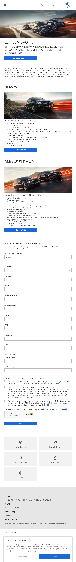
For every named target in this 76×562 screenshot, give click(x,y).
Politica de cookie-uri (38, 524)
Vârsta (6, 315)
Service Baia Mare (55, 447)
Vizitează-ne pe (10, 512)
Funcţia (7, 344)
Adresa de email (10, 305)
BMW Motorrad (10, 508)
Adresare (7, 267)
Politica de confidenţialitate (57, 524)
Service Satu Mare (20, 447)
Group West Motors (67, 5)
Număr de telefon (10, 296)
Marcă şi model (10, 358)
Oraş (6, 325)
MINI (19, 508)
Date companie (10, 524)
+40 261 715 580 (42, 5)
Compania (8, 335)
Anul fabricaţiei (9, 367)
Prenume (7, 276)
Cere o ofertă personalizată (21, 58)
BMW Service (47, 500)
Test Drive (53, 5)
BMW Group (9, 504)
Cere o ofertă (21, 150)
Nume (6, 285)
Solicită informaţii (55, 462)
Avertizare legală (23, 524)
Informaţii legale (10, 520)
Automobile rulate (21, 462)
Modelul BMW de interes (13, 254)
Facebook (8, 516)
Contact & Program (47, 5)
